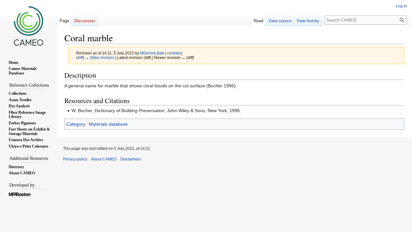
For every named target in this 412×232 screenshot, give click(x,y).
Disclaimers (130, 159)
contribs (174, 53)
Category (75, 124)
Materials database (108, 124)
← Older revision (99, 57)
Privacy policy (75, 159)
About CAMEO (104, 159)
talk (161, 53)
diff (80, 57)
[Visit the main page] (28, 26)
